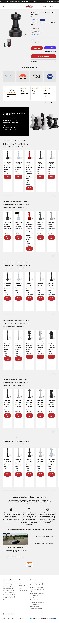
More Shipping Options (35, 34)
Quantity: (33, 39)
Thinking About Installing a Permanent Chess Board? (36, 584)
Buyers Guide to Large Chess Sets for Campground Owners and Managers (37, 604)
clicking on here (39, 501)
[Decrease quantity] (32, 42)
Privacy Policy (22, 588)
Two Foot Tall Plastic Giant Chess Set (15, 557)
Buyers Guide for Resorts (36, 600)
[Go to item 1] (4, 45)
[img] (11, 92)
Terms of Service (23, 590)
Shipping (21, 583)
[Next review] (55, 92)
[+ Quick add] (10, 158)
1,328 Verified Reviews (11, 94)
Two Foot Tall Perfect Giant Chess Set (43, 543)
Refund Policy (22, 585)
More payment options (50, 51)
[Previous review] (4, 92)
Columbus (39, 28)
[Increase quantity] (38, 42)
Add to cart (7, 176)
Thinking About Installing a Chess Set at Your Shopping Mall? (37, 589)
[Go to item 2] (9, 43)
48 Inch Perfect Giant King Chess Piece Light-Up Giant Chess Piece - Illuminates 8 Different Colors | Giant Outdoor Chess (29, 171)
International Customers (36, 608)
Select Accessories (43, 56)
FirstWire (23, 618)
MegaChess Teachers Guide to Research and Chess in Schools (37, 595)
